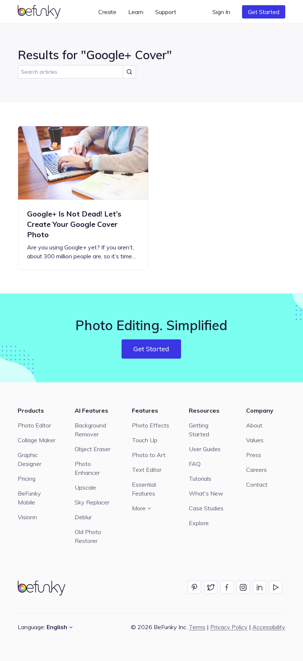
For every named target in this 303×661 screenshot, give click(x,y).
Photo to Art (149, 455)
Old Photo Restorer (88, 536)
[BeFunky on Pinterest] (194, 587)
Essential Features (144, 489)
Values (254, 440)
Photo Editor (34, 425)
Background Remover (90, 430)
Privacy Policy (229, 627)
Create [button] (107, 12)
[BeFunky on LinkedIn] (259, 587)
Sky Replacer (92, 502)
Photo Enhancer (87, 468)
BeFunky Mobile (29, 498)
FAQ (195, 463)
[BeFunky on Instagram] (243, 587)
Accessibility (268, 627)
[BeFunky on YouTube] (275, 587)
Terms (197, 627)
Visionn (27, 517)
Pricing (26, 478)
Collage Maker (36, 440)
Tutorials (200, 478)
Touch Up (144, 440)
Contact (257, 484)
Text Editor (146, 469)
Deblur (83, 517)
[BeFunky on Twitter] (210, 587)
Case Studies (206, 508)
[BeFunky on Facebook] (227, 587)
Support (165, 12)
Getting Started (199, 430)
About (254, 425)
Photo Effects (150, 425)
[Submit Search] (129, 71)
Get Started (263, 12)
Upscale (85, 487)
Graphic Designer (29, 459)
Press (253, 455)
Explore (199, 523)
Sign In (221, 12)
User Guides (205, 449)
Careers (256, 469)
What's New (206, 493)
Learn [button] (135, 12)
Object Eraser (92, 449)
